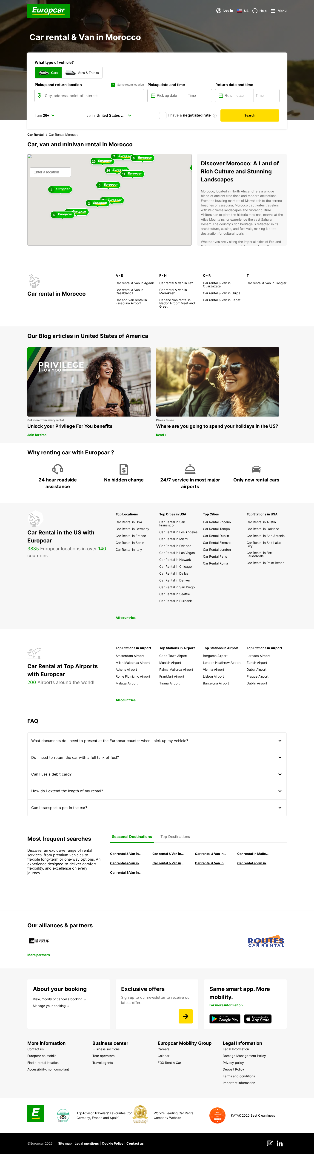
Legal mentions (87, 1143)
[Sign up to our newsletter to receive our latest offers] (186, 1016)
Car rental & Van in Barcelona (168, 854)
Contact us (135, 1143)
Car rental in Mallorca (253, 854)
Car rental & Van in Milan (126, 854)
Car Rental (35, 134)
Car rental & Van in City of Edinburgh (168, 863)
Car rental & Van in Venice (126, 863)
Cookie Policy (112, 1143)
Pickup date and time (166, 84)
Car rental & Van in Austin (253, 863)
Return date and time (234, 84)
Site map (65, 1143)
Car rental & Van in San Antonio (126, 872)
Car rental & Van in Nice (211, 863)
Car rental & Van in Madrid (211, 854)
